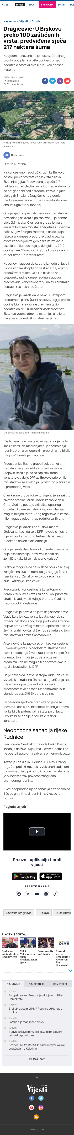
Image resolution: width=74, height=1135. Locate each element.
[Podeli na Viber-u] (60, 81)
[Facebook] (19, 894)
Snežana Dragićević (18, 913)
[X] (28, 894)
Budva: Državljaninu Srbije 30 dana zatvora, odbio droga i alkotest (36, 1033)
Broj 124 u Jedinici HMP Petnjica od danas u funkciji (35, 1010)
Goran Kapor (17, 155)
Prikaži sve (37, 1059)
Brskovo (44, 913)
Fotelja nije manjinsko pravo (26, 1022)
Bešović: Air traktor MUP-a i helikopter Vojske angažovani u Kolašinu (37, 1046)
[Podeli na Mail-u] (67, 81)
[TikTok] (55, 894)
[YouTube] (37, 894)
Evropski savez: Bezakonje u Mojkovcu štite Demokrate (35, 997)
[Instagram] (46, 894)
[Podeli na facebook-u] (45, 81)
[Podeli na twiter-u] (52, 81)
